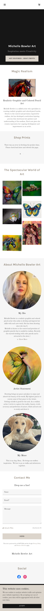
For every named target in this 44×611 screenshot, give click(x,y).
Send (22, 536)
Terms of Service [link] (21, 545)
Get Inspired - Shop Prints (22, 58)
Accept (22, 606)
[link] (39, 5)
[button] (7, 5)
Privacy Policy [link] (37, 543)
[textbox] (22, 492)
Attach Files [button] (8, 528)
